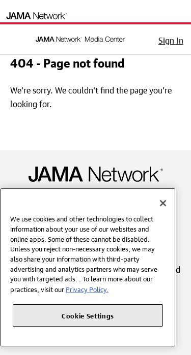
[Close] (163, 203)
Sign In (170, 39)
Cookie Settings (88, 315)
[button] (15, 37)
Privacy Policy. (87, 288)
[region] (88, 267)
